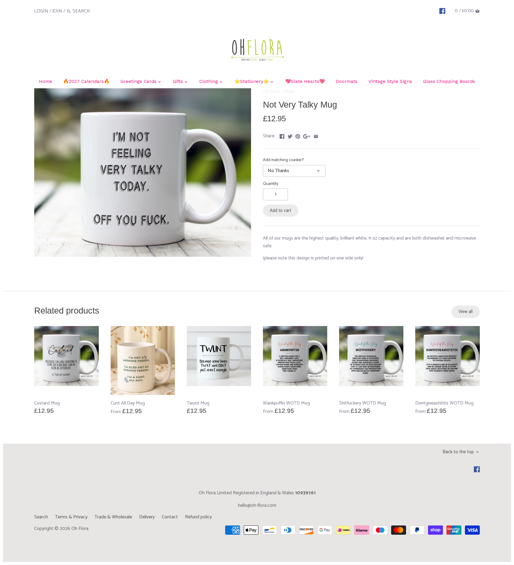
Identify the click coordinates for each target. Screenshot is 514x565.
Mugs (289, 91)
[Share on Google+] (306, 135)
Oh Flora (271, 91)
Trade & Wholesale (113, 517)
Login (41, 11)
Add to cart (280, 210)
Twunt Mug (198, 403)
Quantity (270, 183)
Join (57, 11)
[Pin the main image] (297, 135)
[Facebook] (442, 11)
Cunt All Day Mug (128, 403)
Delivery (147, 517)
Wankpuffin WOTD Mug (286, 403)
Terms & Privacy (71, 517)
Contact (170, 517)
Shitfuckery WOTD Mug (362, 403)
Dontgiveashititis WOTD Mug (444, 403)
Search (41, 517)
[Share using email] (316, 135)
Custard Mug (47, 403)
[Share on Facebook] (282, 135)
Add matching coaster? (283, 160)
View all (465, 311)
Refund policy (198, 517)
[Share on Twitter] (290, 135)
